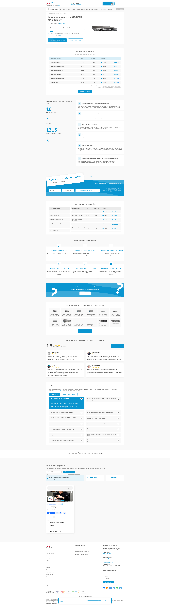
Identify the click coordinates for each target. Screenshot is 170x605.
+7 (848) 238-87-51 (76, 3)
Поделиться (104, 588)
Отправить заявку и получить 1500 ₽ (88, 190)
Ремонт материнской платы (57, 66)
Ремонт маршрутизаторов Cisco (82, 551)
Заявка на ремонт (103, 9)
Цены (69, 9)
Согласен (107, 600)
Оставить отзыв (117, 345)
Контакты (110, 9)
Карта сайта (49, 585)
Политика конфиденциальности (85, 596)
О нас (73, 9)
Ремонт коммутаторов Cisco (81, 554)
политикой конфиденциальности (65, 192)
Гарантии (88, 9)
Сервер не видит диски (77, 211)
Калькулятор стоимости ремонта (53, 576)
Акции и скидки (94, 9)
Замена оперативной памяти (57, 78)
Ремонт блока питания (56, 62)
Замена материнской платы (57, 70)
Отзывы (78, 9)
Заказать (116, 62)
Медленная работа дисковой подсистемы (78, 228)
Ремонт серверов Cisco (80, 548)
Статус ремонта (120, 9)
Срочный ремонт (63, 9)
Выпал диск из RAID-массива (78, 215)
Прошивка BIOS (54, 82)
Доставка (83, 9)
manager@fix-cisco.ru (108, 562)
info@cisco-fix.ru (107, 558)
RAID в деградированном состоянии (77, 220)
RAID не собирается (76, 224)
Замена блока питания (56, 74)
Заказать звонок (85, 293)
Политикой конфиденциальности (74, 474)
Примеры (48, 558)
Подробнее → (115, 211)
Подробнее (59, 257)
